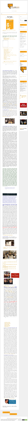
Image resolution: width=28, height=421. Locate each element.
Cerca (25, 20)
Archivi (21, 26)
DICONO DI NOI (21, 64)
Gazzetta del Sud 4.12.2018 (7, 322)
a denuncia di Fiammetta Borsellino (23, 35)
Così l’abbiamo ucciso (6, 39)
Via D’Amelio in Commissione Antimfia (23, 44)
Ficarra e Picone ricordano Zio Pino (7, 51)
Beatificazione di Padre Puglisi (7, 52)
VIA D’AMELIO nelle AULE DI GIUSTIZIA (23, 84)
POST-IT (21, 128)
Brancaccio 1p (5, 57)
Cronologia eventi (22, 42)
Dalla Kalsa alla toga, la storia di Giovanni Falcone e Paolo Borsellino (23, 36)
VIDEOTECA (21, 64)
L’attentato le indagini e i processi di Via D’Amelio (23, 41)
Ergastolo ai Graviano (6, 38)
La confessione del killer (6, 53)
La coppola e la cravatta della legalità (23, 55)
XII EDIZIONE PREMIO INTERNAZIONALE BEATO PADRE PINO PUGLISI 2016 (9, 267)
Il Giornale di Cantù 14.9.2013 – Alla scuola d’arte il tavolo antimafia (10, 247)
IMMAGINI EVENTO (6, 285)
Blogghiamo (17, 418)
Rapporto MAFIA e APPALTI (23, 43)
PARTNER (21, 65)
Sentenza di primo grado (6, 38)
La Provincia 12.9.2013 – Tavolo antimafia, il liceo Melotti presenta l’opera (9, 248)
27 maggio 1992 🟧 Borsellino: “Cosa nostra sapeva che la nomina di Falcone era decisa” (23, 83)
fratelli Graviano (6, 196)
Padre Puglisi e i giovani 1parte (7, 58)
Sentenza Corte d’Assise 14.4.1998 (6, 116)
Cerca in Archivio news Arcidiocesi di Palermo (8, 62)
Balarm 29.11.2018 (6, 326)
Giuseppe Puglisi (5, 198)
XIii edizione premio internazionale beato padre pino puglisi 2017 (9, 266)
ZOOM (20, 63)
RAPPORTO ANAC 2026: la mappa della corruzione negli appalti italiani (23, 90)
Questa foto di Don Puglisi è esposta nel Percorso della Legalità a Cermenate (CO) (9, 30)
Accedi (20, 16)
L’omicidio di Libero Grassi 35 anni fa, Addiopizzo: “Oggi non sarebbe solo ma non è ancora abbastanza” (23, 86)
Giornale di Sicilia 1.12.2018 (8, 323)
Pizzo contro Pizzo (22, 56)
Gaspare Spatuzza (6, 198)
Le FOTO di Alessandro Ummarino (6, 259)
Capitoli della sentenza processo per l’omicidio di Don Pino (10, 61)
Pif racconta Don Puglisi (6, 50)
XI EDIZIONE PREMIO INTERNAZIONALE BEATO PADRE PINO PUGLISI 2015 (9, 269)
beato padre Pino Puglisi (10, 286)
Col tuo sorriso (5, 59)
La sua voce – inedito (6, 49)
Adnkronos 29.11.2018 (7, 324)
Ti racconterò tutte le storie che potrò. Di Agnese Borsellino (23, 38)
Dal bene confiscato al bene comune (23, 76)
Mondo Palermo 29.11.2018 (7, 325)
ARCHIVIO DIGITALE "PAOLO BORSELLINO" (23, 33)
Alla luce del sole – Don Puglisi (7, 56)
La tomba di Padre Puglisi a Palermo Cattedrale (9, 398)
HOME (20, 62)
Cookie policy (13, 420)
